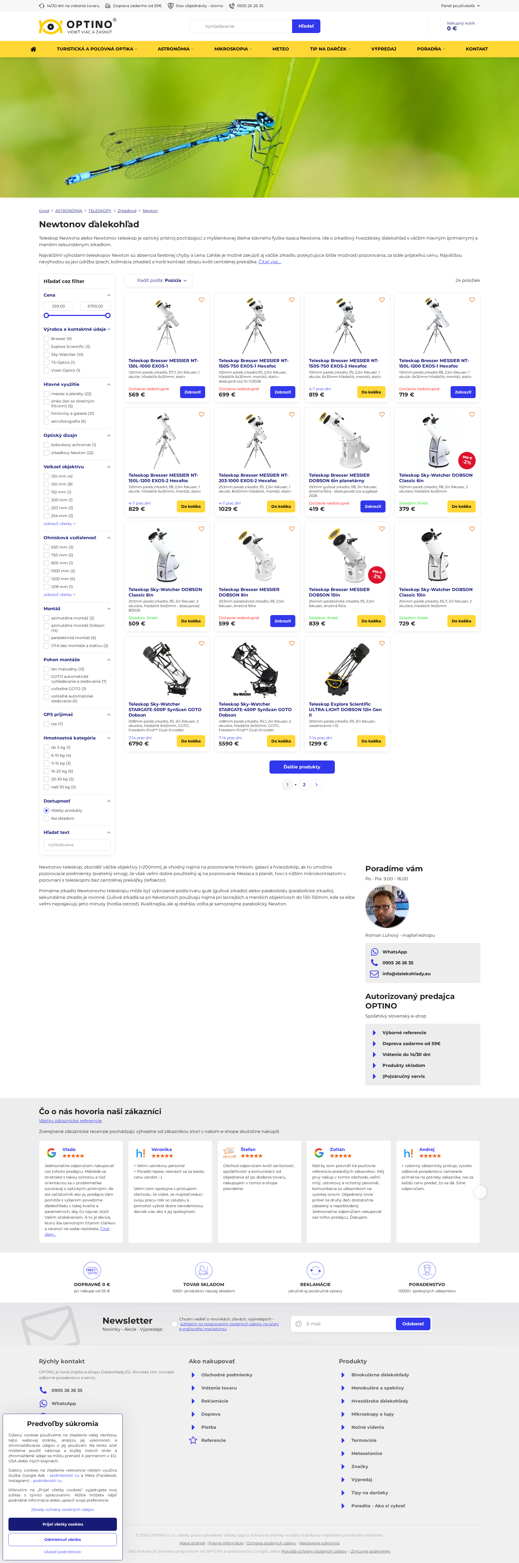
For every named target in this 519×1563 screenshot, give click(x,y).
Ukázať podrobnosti (62, 1551)
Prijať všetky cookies (63, 1524)
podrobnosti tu (64, 1475)
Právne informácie (225, 1543)
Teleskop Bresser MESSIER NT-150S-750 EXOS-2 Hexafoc (344, 363)
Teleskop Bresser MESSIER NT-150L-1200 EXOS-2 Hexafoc (163, 478)
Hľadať (306, 26)
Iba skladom (62, 818)
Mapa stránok (192, 1543)
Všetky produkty (66, 810)
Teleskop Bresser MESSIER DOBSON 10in (339, 592)
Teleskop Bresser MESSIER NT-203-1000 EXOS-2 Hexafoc (254, 478)
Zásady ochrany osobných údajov (62, 1509)
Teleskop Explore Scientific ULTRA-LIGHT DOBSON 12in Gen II (345, 710)
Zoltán (337, 1149)
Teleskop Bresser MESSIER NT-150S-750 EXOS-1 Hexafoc (254, 363)
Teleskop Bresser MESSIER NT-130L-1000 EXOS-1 (163, 363)
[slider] (46, 315)
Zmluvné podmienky (370, 1551)
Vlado (68, 1149)
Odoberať (413, 1323)
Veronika (161, 1149)
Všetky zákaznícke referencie (70, 1120)
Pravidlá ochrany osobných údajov (314, 1551)
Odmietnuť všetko (62, 1539)
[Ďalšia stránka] (316, 785)
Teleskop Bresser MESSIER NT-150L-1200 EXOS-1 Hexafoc (434, 363)
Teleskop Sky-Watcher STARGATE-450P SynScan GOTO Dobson (255, 710)
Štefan (248, 1149)
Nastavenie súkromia (319, 1543)
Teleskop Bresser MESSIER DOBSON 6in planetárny (339, 478)
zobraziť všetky (58, 523)
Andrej (427, 1149)
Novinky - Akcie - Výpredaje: (132, 1329)
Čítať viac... (270, 261)
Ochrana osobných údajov (271, 1543)
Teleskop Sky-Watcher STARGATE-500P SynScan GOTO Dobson (165, 710)
